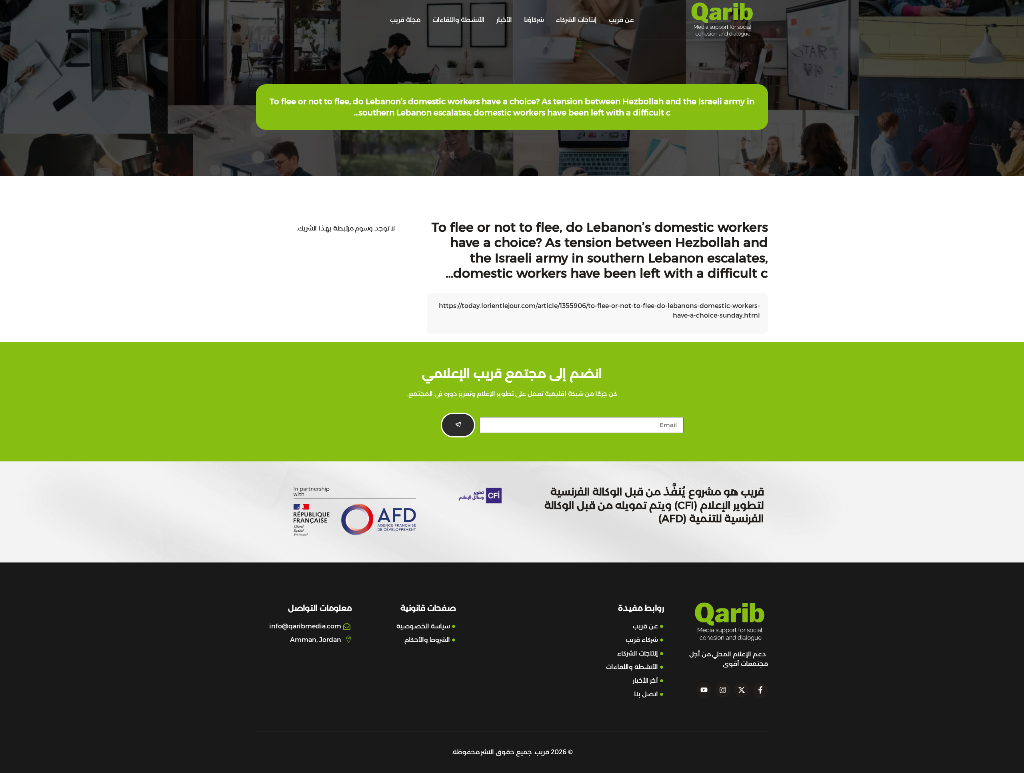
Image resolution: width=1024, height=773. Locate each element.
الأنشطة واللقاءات (458, 20)
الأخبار (504, 20)
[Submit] (458, 425)
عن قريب (621, 20)
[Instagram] (722, 689)
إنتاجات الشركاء (576, 20)
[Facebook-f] (760, 689)
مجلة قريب (405, 20)
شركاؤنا (534, 20)
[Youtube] (704, 689)
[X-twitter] (741, 689)
